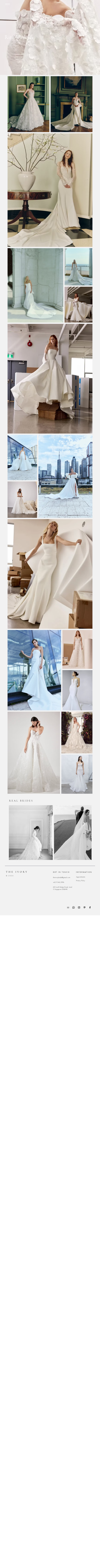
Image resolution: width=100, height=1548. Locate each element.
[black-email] (68, 907)
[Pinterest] (84, 907)
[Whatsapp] (73, 907)
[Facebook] (90, 907)
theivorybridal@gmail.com (61, 877)
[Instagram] (79, 907)
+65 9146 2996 (58, 882)
